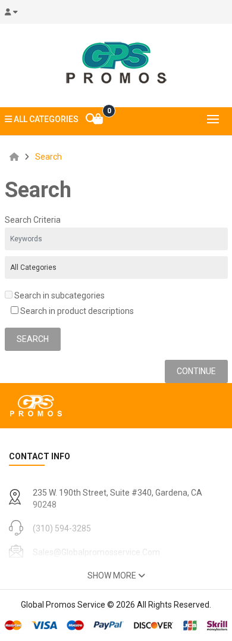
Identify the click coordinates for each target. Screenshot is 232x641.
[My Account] (14, 12)
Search (48, 157)
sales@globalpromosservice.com (96, 552)
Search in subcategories (58, 295)
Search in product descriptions (76, 311)
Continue (196, 371)
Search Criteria (33, 220)
